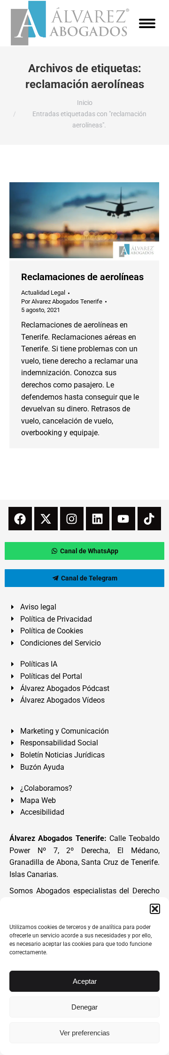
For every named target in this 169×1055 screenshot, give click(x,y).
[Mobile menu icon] (147, 23)
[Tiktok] (149, 518)
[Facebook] (20, 518)
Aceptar (85, 981)
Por (61, 301)
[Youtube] (123, 518)
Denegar (84, 1007)
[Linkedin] (97, 518)
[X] (46, 518)
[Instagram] (72, 518)
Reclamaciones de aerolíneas (82, 276)
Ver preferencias (85, 1033)
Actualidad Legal (43, 292)
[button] (155, 909)
